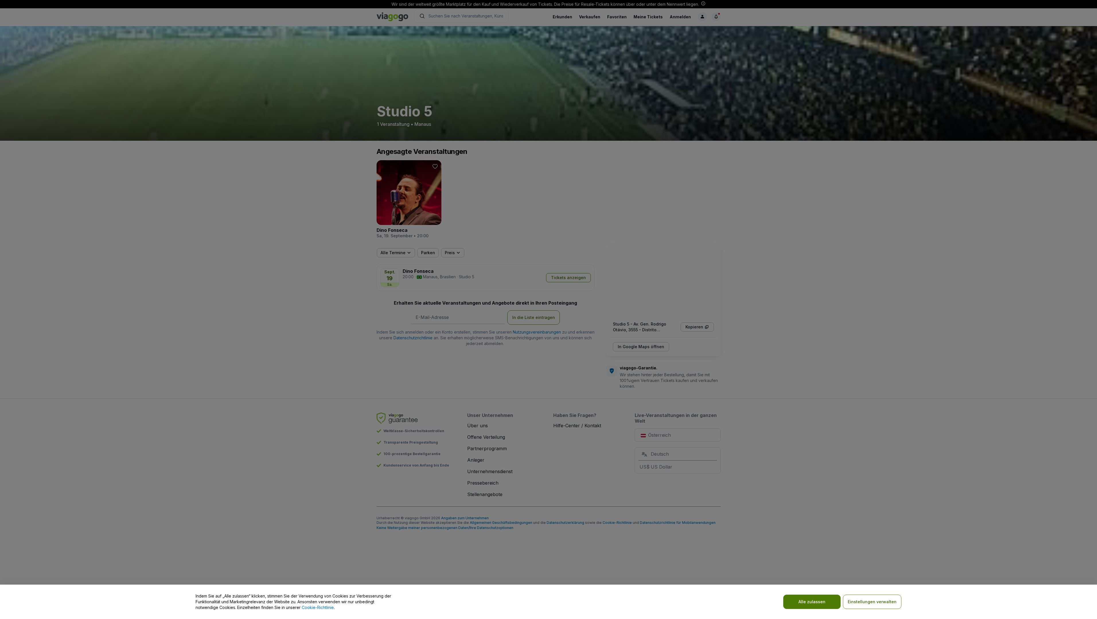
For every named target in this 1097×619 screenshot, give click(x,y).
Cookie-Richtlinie (318, 607)
